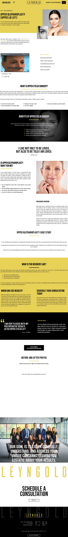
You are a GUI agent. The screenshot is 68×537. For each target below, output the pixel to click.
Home (2, 10)
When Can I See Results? (45, 69)
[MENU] (64, 2)
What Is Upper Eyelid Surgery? (46, 57)
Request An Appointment (53, 2)
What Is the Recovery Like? (46, 66)
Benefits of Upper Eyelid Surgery (47, 60)
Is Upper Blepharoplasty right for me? (48, 63)
